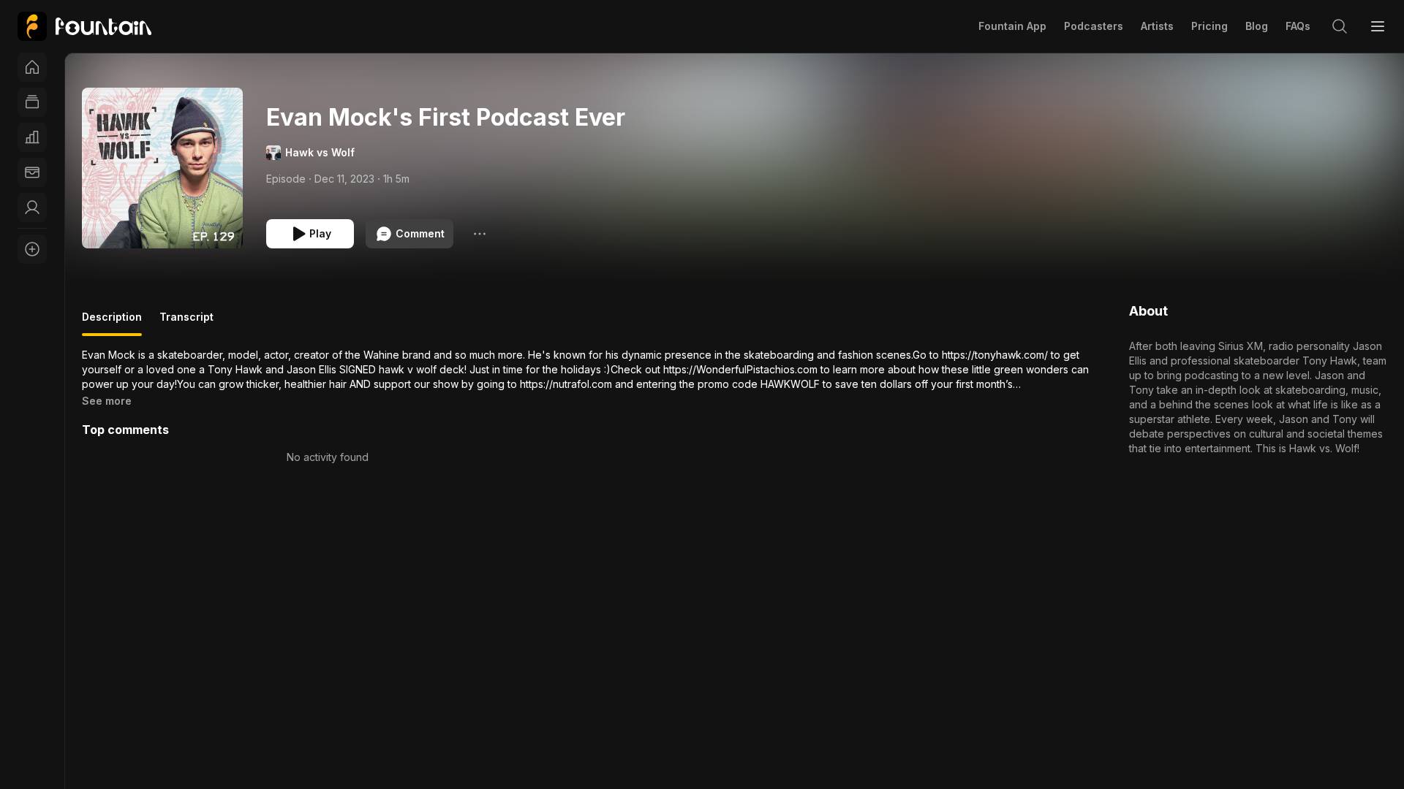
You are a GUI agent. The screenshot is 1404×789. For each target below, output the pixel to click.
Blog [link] (1256, 26)
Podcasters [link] (1093, 26)
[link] (84, 26)
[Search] (1339, 26)
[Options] (479, 233)
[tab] (112, 323)
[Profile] (32, 207)
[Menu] (1377, 26)
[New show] (32, 249)
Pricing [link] (1209, 26)
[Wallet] (32, 172)
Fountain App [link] (1012, 26)
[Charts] (32, 137)
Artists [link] (1157, 26)
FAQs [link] (1298, 26)
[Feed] (32, 102)
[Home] (32, 67)
